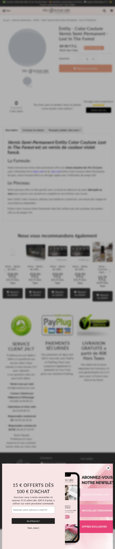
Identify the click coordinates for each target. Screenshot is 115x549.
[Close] (108, 468)
